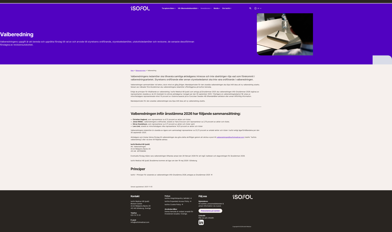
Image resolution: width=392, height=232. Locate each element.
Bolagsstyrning (141, 70)
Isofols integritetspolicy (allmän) (177, 198)
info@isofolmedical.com (140, 222)
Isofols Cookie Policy (173, 204)
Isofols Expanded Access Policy (177, 201)
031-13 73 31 (136, 215)
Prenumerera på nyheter (210, 211)
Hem (132, 70)
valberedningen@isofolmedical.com (230, 137)
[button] (250, 8)
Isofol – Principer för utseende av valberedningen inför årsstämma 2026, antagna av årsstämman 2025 (170, 175)
